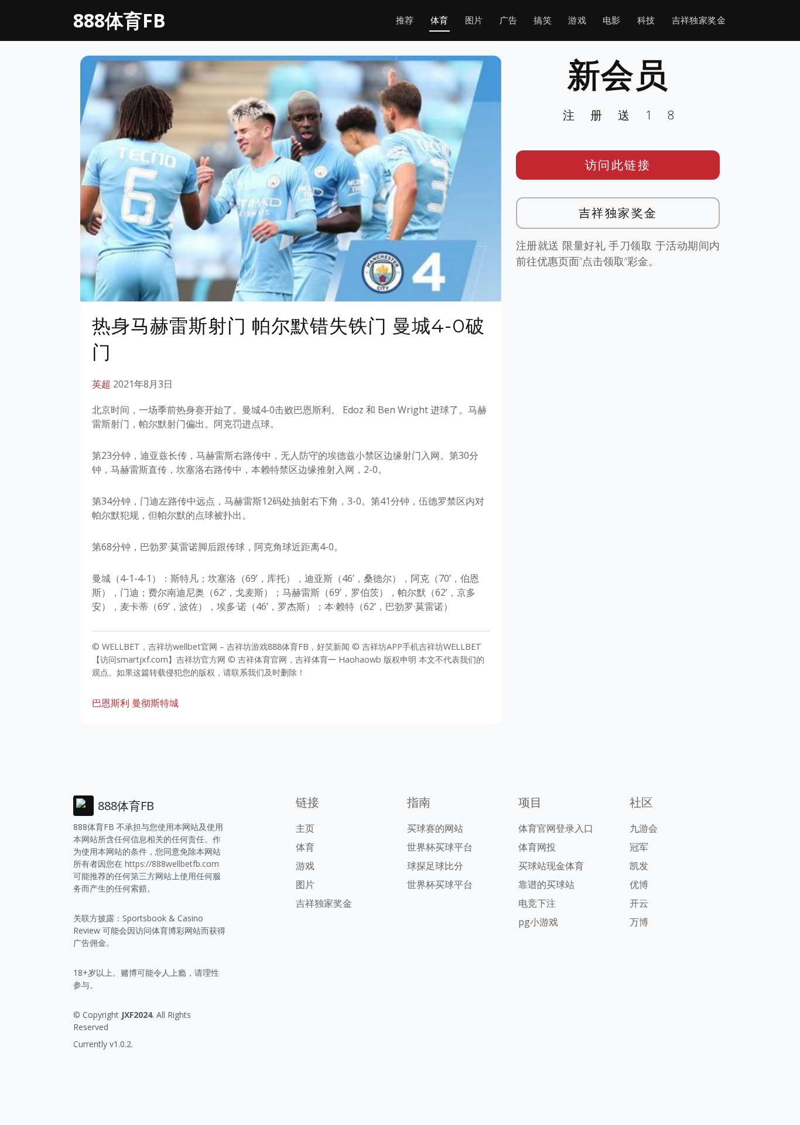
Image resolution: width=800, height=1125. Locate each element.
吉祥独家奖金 (699, 20)
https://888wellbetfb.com (172, 863)
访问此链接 (618, 165)
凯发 (639, 865)
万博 (639, 921)
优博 (639, 884)
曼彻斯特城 (155, 703)
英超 (101, 384)
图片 (474, 20)
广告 (509, 20)
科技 (646, 20)
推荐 (405, 20)
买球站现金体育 (551, 865)
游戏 (577, 20)
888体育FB (119, 20)
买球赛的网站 (435, 828)
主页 (305, 828)
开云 (639, 903)
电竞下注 (537, 903)
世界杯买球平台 (440, 847)
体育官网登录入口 (555, 828)
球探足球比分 (435, 865)
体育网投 (537, 847)
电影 (612, 20)
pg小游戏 (538, 921)
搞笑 (543, 20)
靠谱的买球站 (546, 884)
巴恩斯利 (110, 703)
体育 (439, 20)
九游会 (644, 828)
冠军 (639, 847)
